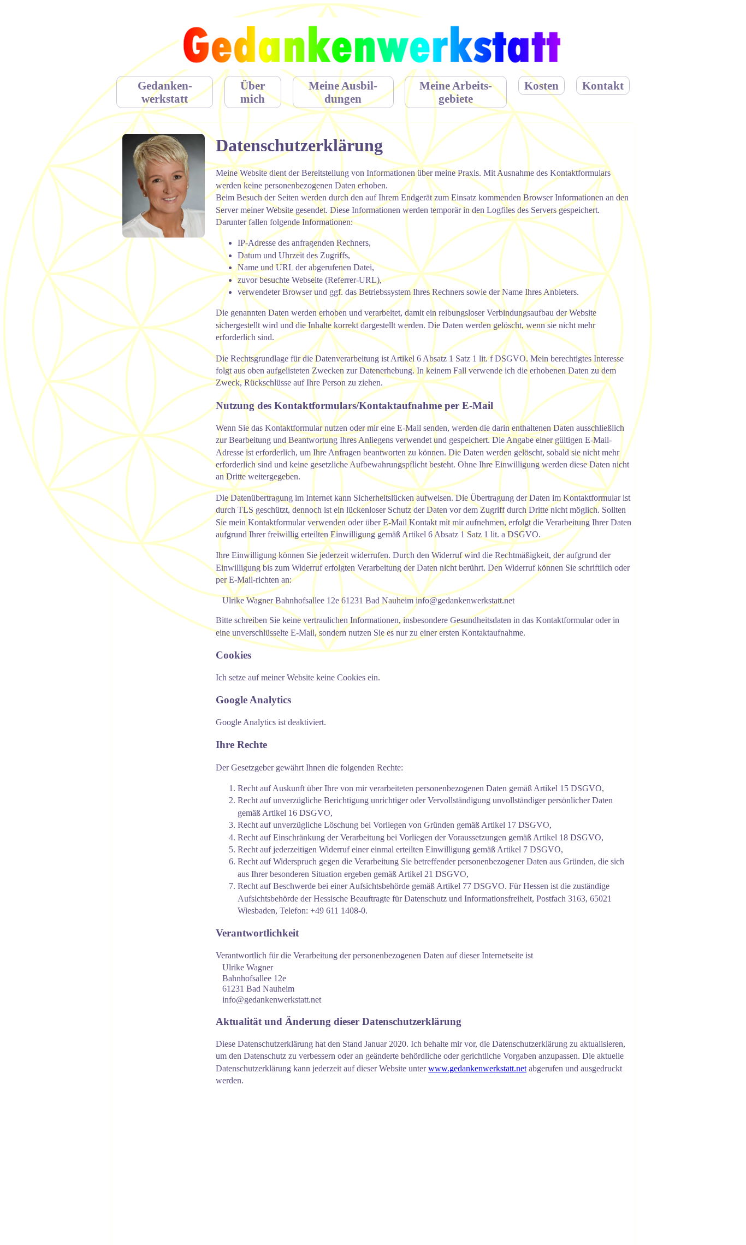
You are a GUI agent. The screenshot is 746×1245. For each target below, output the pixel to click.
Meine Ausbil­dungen (343, 92)
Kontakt (603, 85)
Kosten (541, 85)
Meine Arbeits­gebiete (455, 92)
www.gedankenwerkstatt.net (477, 1068)
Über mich (252, 92)
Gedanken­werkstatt (165, 92)
